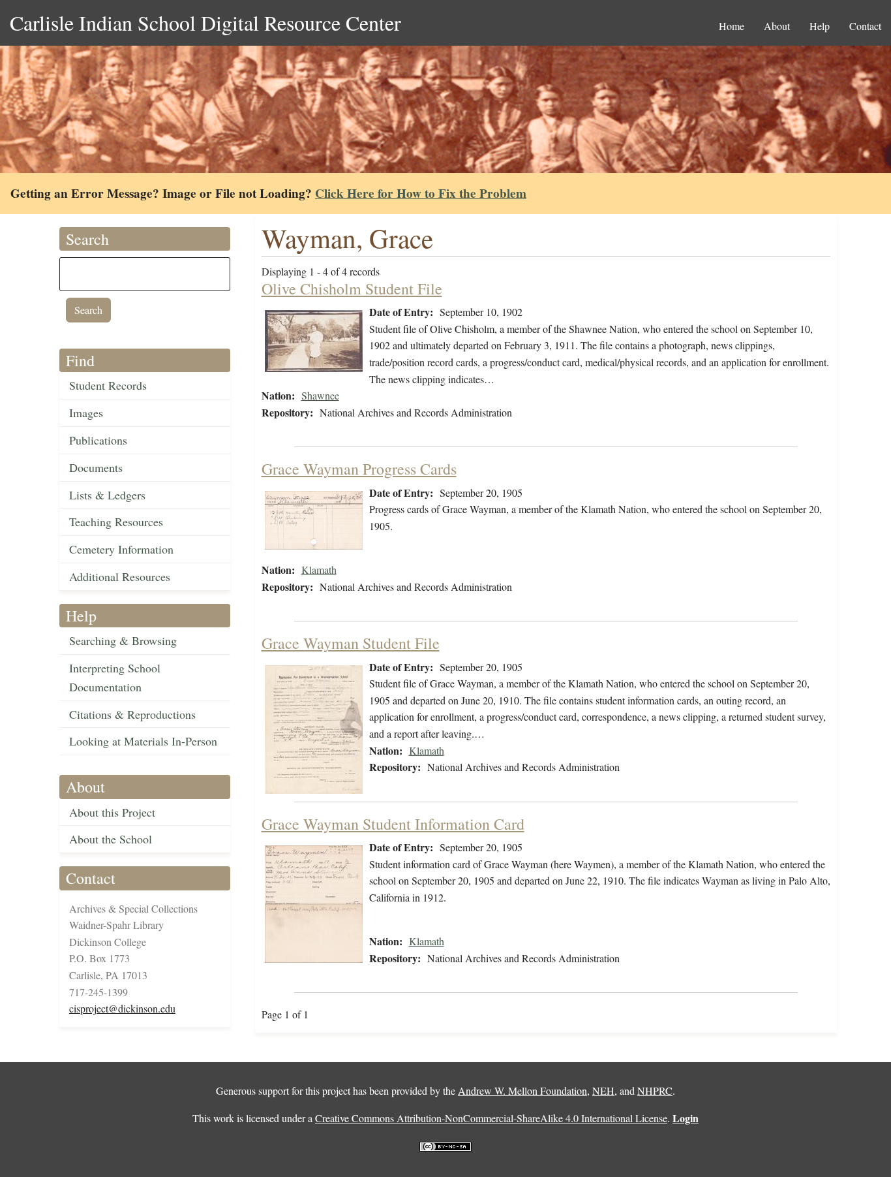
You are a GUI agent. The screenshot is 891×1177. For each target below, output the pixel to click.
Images (86, 412)
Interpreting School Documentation (114, 677)
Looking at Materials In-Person (143, 741)
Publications (98, 440)
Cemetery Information (121, 549)
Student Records (108, 385)
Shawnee (320, 395)
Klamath (319, 569)
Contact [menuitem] (865, 26)
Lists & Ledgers (107, 495)
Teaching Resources (116, 521)
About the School (110, 839)
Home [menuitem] (731, 26)
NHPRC (654, 1090)
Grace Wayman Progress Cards (359, 468)
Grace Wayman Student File (351, 643)
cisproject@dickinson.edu (122, 1008)
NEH (603, 1090)
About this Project (112, 812)
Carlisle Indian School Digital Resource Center (205, 22)
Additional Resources (119, 576)
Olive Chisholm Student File (352, 288)
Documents (96, 467)
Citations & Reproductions (132, 714)
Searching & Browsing (123, 640)
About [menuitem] (777, 26)
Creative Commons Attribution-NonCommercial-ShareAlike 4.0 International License (491, 1118)
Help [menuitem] (819, 26)
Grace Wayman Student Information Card (393, 823)
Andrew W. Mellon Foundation (522, 1090)
